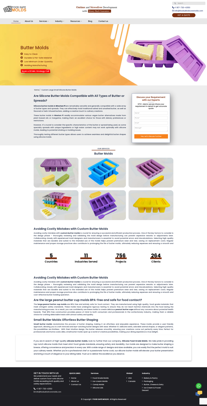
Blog (90, 21)
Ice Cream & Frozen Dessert (151, 389)
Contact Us (76, 384)
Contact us (103, 21)
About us (75, 381)
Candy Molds (98, 384)
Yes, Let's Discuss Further (151, 136)
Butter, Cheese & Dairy (153, 384)
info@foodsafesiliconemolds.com (188, 11)
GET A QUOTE (183, 15)
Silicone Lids (98, 388)
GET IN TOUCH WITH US (46, 373)
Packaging (148, 381)
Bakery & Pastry (151, 378)
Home (16, 21)
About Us (29, 21)
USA (130, 378)
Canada (131, 381)
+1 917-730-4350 (182, 7)
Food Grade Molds (101, 378)
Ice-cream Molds (100, 381)
